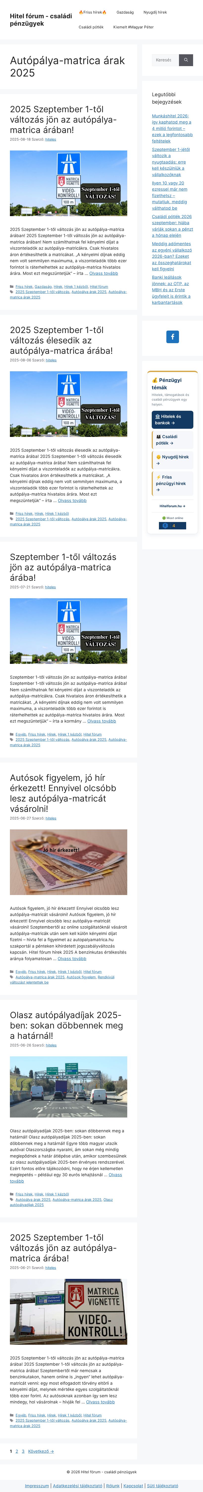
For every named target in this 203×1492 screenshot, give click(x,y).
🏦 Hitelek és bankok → (168, 419)
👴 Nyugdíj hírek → (172, 460)
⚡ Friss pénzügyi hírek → (171, 483)
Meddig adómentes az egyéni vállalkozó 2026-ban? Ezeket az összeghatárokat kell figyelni (172, 256)
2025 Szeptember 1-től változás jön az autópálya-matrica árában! (63, 119)
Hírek (58, 286)
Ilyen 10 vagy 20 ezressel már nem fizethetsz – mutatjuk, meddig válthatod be (169, 196)
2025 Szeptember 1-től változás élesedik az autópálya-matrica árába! (61, 340)
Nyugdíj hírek (155, 12)
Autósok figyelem (81, 977)
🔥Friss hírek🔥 (93, 12)
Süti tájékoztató (162, 1485)
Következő (41, 1451)
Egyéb (21, 734)
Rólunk (113, 1485)
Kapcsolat (133, 1485)
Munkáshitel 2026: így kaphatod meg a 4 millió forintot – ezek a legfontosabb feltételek (172, 128)
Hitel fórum (99, 286)
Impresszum (37, 1485)
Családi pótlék (91, 27)
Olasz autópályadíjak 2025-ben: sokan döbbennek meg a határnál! (66, 1025)
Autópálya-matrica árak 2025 (40, 977)
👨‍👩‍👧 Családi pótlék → (166, 440)
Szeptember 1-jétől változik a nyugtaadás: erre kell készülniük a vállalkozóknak (171, 162)
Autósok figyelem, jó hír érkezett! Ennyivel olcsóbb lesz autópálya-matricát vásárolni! (63, 793)
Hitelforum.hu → (172, 506)
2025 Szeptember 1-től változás (43, 292)
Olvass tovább (103, 273)
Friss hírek (24, 286)
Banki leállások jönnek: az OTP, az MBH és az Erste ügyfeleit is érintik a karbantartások (171, 290)
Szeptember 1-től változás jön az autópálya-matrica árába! (63, 567)
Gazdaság (125, 12)
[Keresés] (186, 60)
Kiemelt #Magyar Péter (133, 27)
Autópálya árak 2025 (89, 292)
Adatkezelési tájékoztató (77, 1485)
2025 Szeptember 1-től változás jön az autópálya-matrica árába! (63, 1247)
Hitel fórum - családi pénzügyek (41, 19)
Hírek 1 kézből (76, 286)
